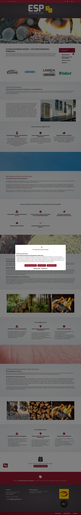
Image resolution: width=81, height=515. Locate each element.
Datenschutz (37, 268)
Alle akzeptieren (52, 265)
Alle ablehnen (41, 265)
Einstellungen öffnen (30, 265)
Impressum (44, 268)
